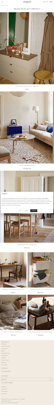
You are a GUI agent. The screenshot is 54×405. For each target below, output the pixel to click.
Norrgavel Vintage (5, 360)
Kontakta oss (3, 344)
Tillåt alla (34, 210)
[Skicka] (51, 379)
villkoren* (11, 382)
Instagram (4, 391)
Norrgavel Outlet (4, 355)
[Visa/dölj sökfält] (44, 2)
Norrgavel (3, 5)
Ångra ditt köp (4, 364)
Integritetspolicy (4, 348)
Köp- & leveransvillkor (5, 346)
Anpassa (26, 210)
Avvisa (19, 210)
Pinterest (4, 393)
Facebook (4, 389)
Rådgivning (3, 362)
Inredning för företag (5, 353)
